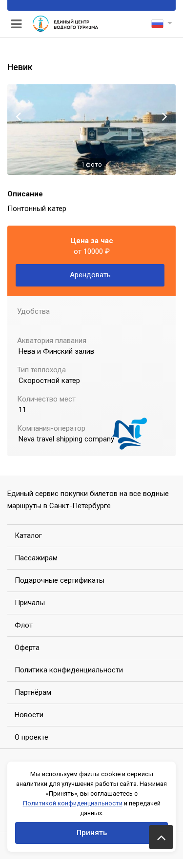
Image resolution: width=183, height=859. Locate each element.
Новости (29, 714)
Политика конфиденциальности (69, 670)
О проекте (31, 737)
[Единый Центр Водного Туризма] (65, 24)
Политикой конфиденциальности (72, 803)
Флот (24, 625)
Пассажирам (36, 558)
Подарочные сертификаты (59, 580)
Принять (92, 832)
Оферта (27, 647)
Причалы (30, 602)
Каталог (28, 535)
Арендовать (90, 274)
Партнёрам (33, 692)
